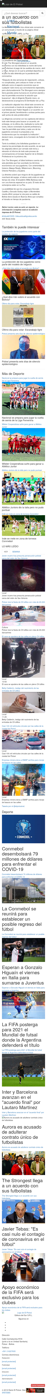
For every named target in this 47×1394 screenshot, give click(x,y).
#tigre (26, 216)
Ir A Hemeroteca (23, 61)
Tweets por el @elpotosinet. (13, 806)
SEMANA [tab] (16, 551)
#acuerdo (33, 216)
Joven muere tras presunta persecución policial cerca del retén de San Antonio (21, 557)
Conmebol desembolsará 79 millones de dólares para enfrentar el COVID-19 (22, 875)
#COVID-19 (12, 216)
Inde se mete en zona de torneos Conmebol (20, 514)
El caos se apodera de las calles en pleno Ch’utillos (23, 636)
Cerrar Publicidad (38, 1385)
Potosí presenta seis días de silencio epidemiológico (23, 333)
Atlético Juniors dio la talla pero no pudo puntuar (22, 470)
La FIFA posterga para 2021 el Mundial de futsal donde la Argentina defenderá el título (22, 1051)
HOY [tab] (6, 551)
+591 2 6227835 (9, 1351)
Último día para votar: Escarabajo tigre (18, 303)
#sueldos (20, 216)
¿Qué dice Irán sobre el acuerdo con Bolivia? (20, 268)
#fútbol (5, 216)
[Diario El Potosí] (12, 4)
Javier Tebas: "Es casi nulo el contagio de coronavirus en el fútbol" (19, 1250)
